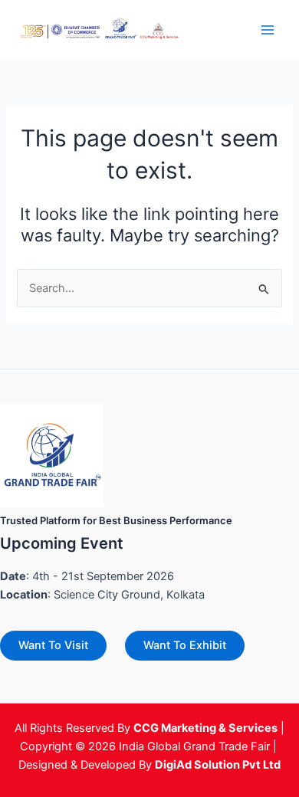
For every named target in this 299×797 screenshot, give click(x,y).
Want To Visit (53, 645)
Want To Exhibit (184, 645)
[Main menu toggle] (267, 30)
